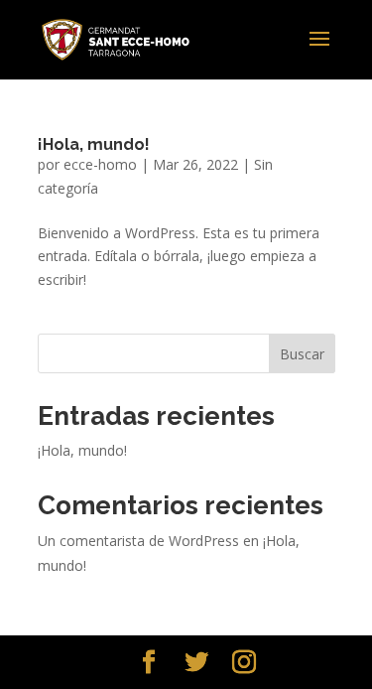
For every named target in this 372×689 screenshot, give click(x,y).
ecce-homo (100, 164)
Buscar (302, 353)
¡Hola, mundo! (94, 144)
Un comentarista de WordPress (138, 540)
